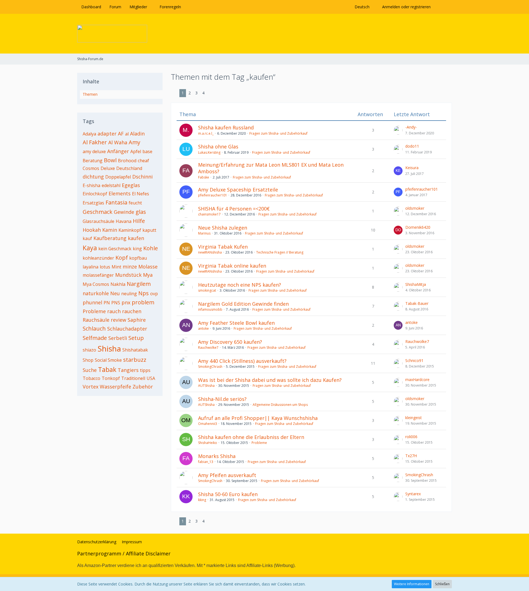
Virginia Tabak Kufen (223, 246)
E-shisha (91, 185)
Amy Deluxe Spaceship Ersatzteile (238, 189)
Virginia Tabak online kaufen (232, 265)
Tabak (107, 369)
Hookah (92, 230)
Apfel (135, 151)
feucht (135, 203)
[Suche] (443, 7)
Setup (136, 338)
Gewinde (124, 212)
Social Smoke (108, 360)
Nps (143, 293)
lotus (105, 267)
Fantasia (116, 202)
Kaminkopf (129, 230)
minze (130, 266)
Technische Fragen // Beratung (279, 252)
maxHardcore (417, 379)
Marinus (204, 233)
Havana (123, 221)
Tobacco (91, 378)
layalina (90, 267)
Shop (88, 360)
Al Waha (117, 142)
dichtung (93, 176)
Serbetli (117, 338)
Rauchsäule (96, 319)
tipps (145, 370)
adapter (107, 133)
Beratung (92, 161)
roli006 (411, 436)
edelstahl (111, 185)
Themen (90, 94)
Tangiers (128, 370)
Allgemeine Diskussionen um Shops (280, 404)
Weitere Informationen (411, 584)
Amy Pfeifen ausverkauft (227, 475)
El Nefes (140, 194)
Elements (120, 193)
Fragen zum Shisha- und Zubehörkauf (278, 133)
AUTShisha (206, 385)
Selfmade (95, 338)
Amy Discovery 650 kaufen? (230, 342)
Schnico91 (414, 360)
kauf (87, 238)
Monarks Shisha (217, 456)
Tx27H (411, 455)
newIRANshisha (210, 252)
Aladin (137, 133)
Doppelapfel (118, 177)
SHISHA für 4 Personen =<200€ (234, 208)
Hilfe (139, 221)
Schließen (442, 584)
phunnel (92, 302)
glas (141, 211)
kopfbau (138, 258)
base (147, 151)
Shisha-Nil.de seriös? (222, 399)
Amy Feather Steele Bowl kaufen (236, 323)
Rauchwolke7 (208, 347)
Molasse (148, 266)
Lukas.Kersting (209, 152)
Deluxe (108, 168)
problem (143, 302)
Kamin (109, 230)
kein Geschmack (114, 249)
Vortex (90, 386)
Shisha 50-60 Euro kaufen (228, 494)
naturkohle (96, 293)
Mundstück (128, 274)
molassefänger (98, 275)
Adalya (89, 134)
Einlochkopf (95, 194)
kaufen (136, 238)
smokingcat (207, 290)
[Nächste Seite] (211, 93)
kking (202, 499)
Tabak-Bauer (416, 303)
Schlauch (94, 328)
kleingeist (413, 417)
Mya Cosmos (96, 284)
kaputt (149, 230)
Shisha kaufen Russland (226, 127)
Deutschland (129, 168)
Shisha (109, 348)
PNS (115, 303)
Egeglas (131, 185)
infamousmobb (210, 309)
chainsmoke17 (209, 214)
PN (107, 303)
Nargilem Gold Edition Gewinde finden (243, 303)
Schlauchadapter (127, 328)
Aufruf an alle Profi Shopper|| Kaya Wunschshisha (258, 418)
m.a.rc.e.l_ (206, 133)
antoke (203, 328)
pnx (126, 302)
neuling (129, 294)
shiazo (89, 350)
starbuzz (134, 359)
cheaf (143, 161)
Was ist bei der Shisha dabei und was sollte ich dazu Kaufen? (270, 380)
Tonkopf (111, 378)
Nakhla (117, 284)
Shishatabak (135, 350)
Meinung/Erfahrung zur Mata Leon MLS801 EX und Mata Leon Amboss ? (271, 168)
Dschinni (142, 176)
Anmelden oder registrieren (406, 6)
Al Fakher (95, 142)
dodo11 (412, 146)
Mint (116, 267)
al (127, 134)
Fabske (203, 177)
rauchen (131, 311)
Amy (134, 142)
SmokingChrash (210, 366)
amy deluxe (94, 151)
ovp (154, 294)
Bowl (110, 160)
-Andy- (411, 127)
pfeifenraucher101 (212, 195)
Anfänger (118, 151)
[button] (363, 7)
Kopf (121, 257)
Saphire (137, 319)
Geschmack (97, 211)
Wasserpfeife (115, 386)
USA (151, 378)
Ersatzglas (93, 203)
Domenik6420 (417, 227)
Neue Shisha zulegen (222, 227)
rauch (114, 311)
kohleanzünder (98, 258)
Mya (148, 274)
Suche (90, 370)
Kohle (150, 248)
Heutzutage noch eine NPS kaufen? (239, 284)
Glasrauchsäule (98, 221)
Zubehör (143, 386)
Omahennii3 (207, 423)
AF (121, 133)
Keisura (412, 167)
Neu (115, 293)
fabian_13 (205, 461)
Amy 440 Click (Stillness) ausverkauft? (242, 361)
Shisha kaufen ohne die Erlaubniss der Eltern (251, 437)
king (137, 249)
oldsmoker (414, 208)
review (118, 319)
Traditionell (133, 378)
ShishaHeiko (207, 442)
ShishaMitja (415, 284)
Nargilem (139, 283)
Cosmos (91, 168)
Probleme (94, 311)
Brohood (127, 161)
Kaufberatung (109, 238)
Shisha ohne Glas (218, 146)
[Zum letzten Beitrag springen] (398, 130)
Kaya (90, 247)
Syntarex (413, 493)
